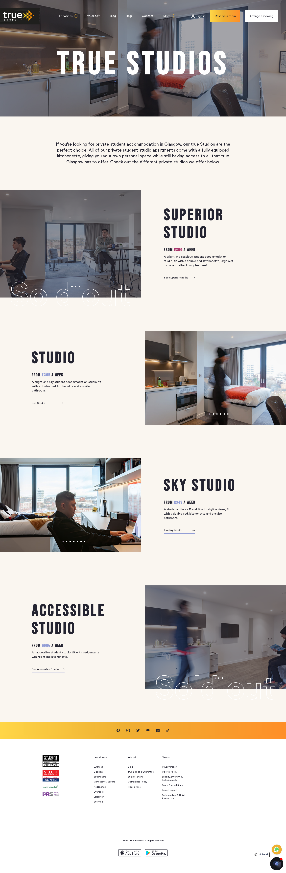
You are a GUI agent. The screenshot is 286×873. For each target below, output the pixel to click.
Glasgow (98, 771)
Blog (113, 16)
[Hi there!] (276, 863)
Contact (147, 16)
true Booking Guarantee (141, 771)
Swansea (98, 766)
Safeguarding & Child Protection (173, 797)
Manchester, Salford (104, 781)
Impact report (169, 790)
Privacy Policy (169, 766)
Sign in (200, 16)
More (166, 16)
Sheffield (98, 801)
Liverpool (98, 791)
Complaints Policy (137, 781)
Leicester (99, 796)
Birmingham (100, 776)
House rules (134, 786)
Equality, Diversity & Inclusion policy (172, 778)
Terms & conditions (172, 785)
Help (129, 16)
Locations (65, 16)
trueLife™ (93, 16)
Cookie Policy (169, 771)
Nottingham (100, 786)
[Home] (25, 16)
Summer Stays (135, 776)
